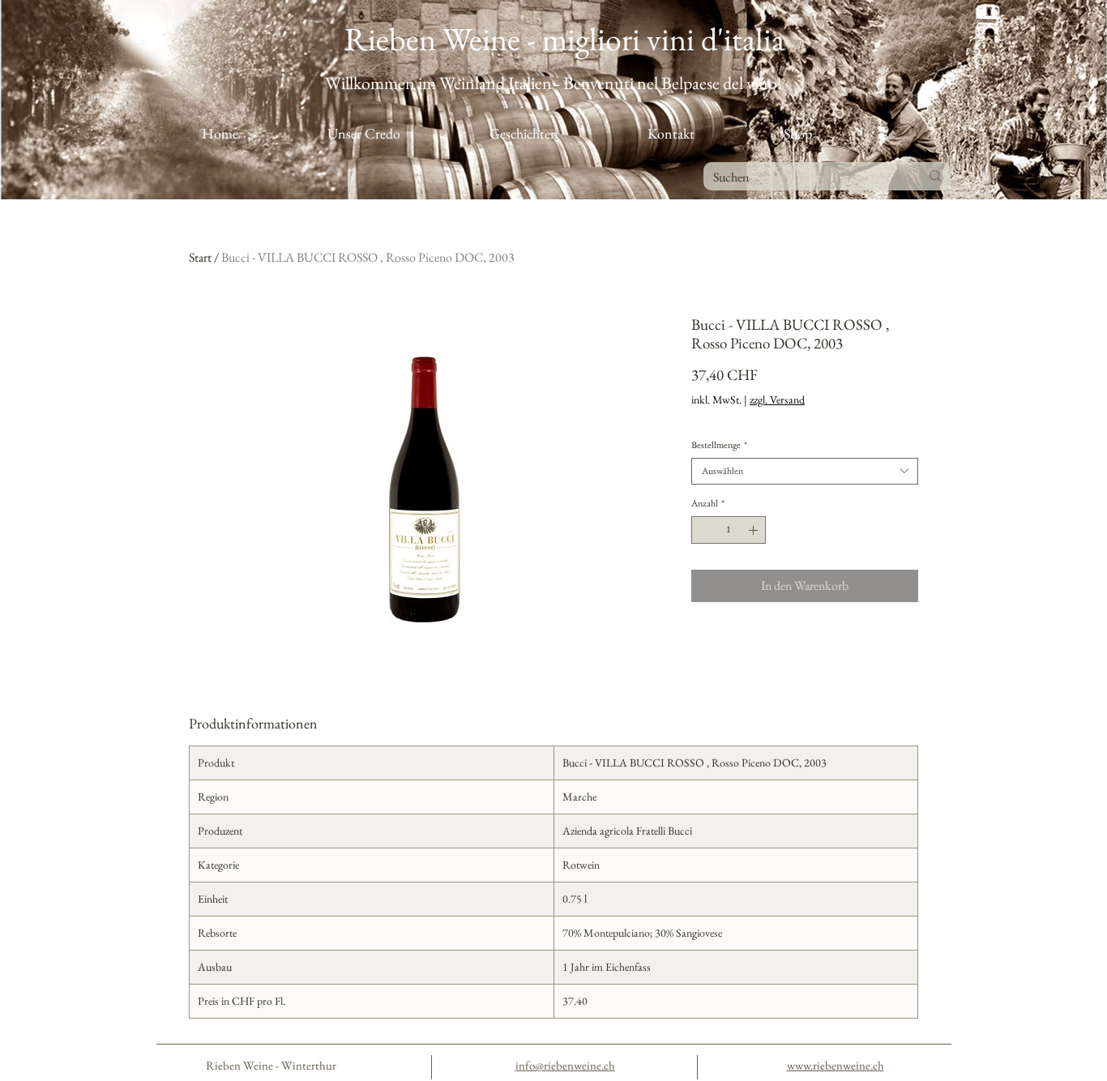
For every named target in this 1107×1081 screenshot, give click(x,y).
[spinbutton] (729, 530)
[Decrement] (703, 530)
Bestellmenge (719, 445)
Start (200, 257)
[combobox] (804, 471)
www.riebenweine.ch (835, 1065)
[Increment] (754, 530)
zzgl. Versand (777, 400)
